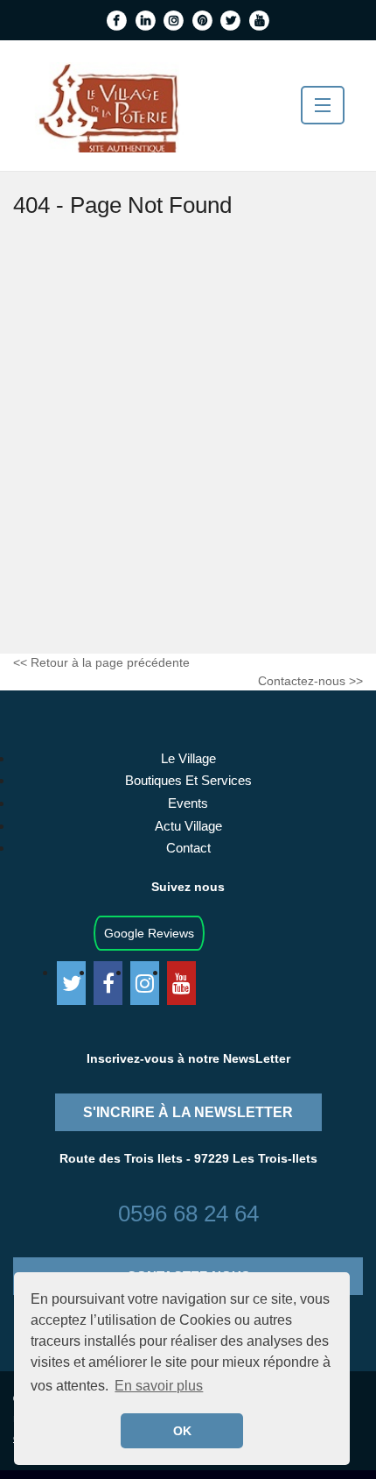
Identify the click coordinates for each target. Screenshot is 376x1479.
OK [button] (182, 1431)
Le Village (188, 758)
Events (188, 803)
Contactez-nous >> (310, 681)
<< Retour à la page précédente (101, 662)
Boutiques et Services (188, 780)
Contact (188, 847)
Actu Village (188, 825)
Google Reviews (149, 933)
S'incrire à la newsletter (188, 1112)
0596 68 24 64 (188, 1213)
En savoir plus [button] (159, 1385)
